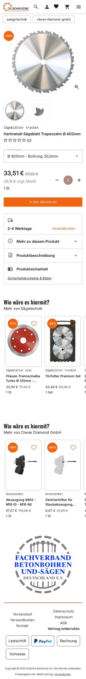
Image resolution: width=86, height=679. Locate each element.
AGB (63, 623)
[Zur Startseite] (15, 11)
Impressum (64, 617)
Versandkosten (22, 620)
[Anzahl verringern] (57, 180)
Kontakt (22, 625)
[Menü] (78, 7)
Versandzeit (22, 614)
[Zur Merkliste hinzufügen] (34, 324)
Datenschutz (63, 611)
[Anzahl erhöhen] (79, 180)
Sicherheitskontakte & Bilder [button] (30, 278)
